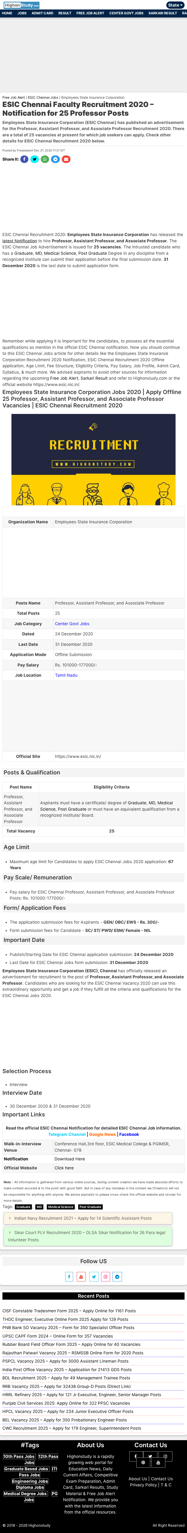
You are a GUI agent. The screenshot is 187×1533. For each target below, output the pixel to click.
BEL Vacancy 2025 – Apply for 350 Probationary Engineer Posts (64, 1420)
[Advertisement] (93, 53)
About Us (138, 1478)
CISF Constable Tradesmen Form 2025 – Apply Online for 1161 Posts (69, 1310)
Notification (16, 1158)
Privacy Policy (143, 1484)
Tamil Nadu (66, 675)
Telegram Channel (67, 1134)
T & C (166, 1484)
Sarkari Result (163, 13)
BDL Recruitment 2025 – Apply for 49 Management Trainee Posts (66, 1377)
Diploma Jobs (30, 1487)
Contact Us (162, 1478)
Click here (64, 1167)
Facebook (129, 1134)
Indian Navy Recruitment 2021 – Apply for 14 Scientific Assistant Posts (83, 1218)
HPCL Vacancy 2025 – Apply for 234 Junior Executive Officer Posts (67, 1411)
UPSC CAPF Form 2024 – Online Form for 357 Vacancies (57, 1336)
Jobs (22, 13)
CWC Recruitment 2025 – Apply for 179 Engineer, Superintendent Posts (71, 1428)
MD (38, 253)
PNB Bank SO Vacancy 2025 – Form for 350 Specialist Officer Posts (68, 1327)
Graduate (23, 253)
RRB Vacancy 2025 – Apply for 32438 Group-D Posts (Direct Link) (66, 1386)
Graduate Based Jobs (26, 1468)
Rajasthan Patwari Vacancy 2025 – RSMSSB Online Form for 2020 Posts (72, 1352)
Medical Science (60, 253)
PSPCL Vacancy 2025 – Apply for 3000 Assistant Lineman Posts (65, 1361)
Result (64, 13)
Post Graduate (92, 253)
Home (7, 13)
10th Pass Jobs (19, 1456)
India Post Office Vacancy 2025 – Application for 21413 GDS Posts (67, 1369)
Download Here (70, 1158)
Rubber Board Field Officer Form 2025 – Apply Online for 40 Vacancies (71, 1344)
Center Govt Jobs (126, 13)
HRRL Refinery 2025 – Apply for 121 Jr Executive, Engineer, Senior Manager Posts (81, 1394)
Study (22, 5)
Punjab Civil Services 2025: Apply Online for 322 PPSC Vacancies (66, 1403)
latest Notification (19, 240)
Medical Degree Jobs (26, 1493)
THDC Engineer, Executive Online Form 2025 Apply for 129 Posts (65, 1319)
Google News (102, 1134)
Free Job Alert (90, 13)
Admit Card (42, 13)
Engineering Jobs (30, 1481)
